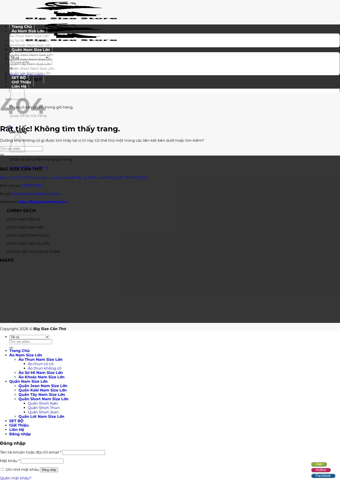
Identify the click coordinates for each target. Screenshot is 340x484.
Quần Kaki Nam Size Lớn (31, 59)
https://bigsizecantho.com (42, 202)
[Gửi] (2, 154)
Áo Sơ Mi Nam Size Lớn (29, 40)
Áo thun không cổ (44, 368)
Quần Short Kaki (43, 403)
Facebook (323, 476)
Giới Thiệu (19, 425)
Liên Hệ (16, 429)
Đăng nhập (49, 470)
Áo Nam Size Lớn (28, 31)
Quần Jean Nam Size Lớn (31, 54)
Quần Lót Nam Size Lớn (29, 73)
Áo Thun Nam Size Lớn (29, 36)
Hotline (321, 470)
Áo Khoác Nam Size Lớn (42, 377)
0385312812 (31, 185)
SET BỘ (16, 421)
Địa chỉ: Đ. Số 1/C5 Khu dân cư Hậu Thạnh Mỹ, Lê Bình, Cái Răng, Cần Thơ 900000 (74, 177)
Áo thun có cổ (40, 364)
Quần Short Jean (43, 412)
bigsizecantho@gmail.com (37, 194)
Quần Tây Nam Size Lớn (30, 64)
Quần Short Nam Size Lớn (31, 68)
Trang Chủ (19, 351)
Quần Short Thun (44, 408)
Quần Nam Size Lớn (31, 50)
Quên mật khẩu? (15, 478)
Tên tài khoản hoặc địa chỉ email (30, 452)
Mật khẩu (10, 461)
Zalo (319, 464)
